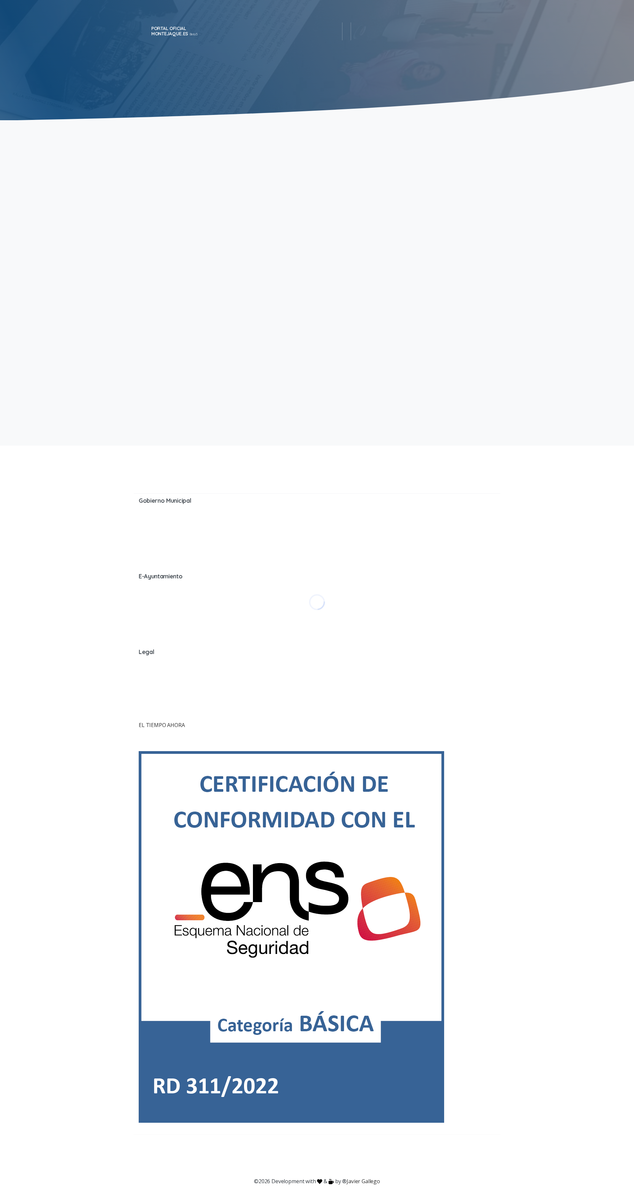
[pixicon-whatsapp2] (356, 1156)
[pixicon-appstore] (343, 1156)
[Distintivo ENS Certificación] (291, 936)
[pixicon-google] (317, 1156)
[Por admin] (147, 251)
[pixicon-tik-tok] (369, 1156)
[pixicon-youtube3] (303, 1156)
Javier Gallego (363, 1181)
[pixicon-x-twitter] (277, 1156)
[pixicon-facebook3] (264, 1156)
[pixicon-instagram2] (290, 1156)
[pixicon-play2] (330, 1156)
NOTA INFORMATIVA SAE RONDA (399, 168)
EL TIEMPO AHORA (162, 725)
